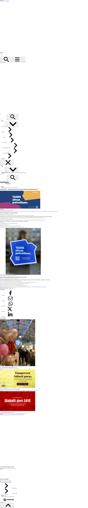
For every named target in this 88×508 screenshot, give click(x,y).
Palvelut (4, 158)
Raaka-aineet (2, 172)
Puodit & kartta (3, 126)
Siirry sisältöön (1, 0)
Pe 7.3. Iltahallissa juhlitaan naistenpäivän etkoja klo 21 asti (8, 367)
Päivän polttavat (3, 210)
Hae (7, 119)
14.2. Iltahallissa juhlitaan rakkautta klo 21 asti (6, 412)
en (1, 54)
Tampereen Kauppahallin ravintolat (7, 147)
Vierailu (2, 166)
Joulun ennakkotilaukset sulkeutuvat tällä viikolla (7, 466)
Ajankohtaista (2, 173)
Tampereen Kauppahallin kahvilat (20, 172)
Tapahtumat (10, 210)
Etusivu (2, 120)
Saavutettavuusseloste (3, 495)
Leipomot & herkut (5, 142)
